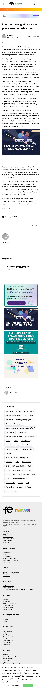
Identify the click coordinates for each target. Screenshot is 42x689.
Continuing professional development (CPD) (20, 428)
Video (5, 621)
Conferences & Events (10, 656)
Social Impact (7, 562)
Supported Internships (19, 479)
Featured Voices (8, 588)
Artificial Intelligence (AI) (14, 415)
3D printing (9, 411)
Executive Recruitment (10, 574)
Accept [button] (28, 685)
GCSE (16, 441)
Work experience (11, 491)
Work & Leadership (9, 558)
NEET (17, 462)
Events (5, 639)
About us (6, 531)
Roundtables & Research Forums (13, 664)
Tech (27, 483)
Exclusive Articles (8, 586)
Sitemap (6, 542)
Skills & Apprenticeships (11, 560)
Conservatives (18, 424)
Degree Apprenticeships (14, 437)
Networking (7, 660)
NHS (7, 466)
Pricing (5, 600)
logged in (19, 267)
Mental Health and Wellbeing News (17, 458)
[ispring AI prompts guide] (21, 154)
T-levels (20, 483)
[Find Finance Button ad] (21, 295)
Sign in (35, 4)
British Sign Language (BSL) (25, 420)
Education (6, 553)
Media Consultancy (9, 607)
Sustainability (10, 483)
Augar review (29, 415)
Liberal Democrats (12, 449)
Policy (30, 466)
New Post (6, 635)
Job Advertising (8, 605)
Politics (8, 470)
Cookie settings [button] (14, 685)
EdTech (5, 554)
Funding (8, 441)
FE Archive (11, 35)
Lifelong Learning (26, 449)
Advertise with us (8, 539)
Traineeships (10, 487)
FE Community (8, 535)
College (8, 424)
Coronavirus (10, 432)
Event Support (7, 609)
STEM (7, 479)
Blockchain (9, 420)
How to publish (8, 631)
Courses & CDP (8, 658)
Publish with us (8, 537)
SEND (7, 474)
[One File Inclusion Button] (21, 366)
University (20, 487)
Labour (28, 445)
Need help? (6, 644)
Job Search (6, 576)
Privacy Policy (7, 541)
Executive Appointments (11, 572)
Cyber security (22, 432)
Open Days (6, 662)
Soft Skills (26, 474)
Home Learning (26, 441)
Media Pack (7, 602)
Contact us (6, 533)
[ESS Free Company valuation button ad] (21, 342)
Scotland (28, 470)
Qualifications (18, 470)
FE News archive (20, 217)
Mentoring (9, 462)
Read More (21, 682)
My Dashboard (8, 637)
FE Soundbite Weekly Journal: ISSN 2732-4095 (18, 590)
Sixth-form (16, 474)
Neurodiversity (27, 462)
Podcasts (6, 619)
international (10, 445)
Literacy (8, 453)
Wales (29, 487)
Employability (7, 556)
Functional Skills (30, 437)
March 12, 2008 (12, 37)
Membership (7, 642)
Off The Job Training (18, 466)
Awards (5, 654)
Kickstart (20, 445)
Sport (34, 474)
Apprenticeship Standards (25, 411)
